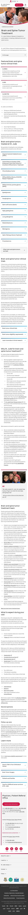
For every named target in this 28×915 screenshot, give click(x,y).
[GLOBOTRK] (14, 97)
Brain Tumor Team (13, 819)
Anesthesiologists (8, 578)
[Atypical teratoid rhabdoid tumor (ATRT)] (14, 155)
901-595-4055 (22, 808)
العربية (4, 908)
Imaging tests (7, 655)
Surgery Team (12, 836)
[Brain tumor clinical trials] (14, 328)
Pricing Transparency (20, 898)
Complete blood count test (10, 657)
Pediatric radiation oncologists (11, 546)
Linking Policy (6, 895)
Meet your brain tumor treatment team (10, 608)
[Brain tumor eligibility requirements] (14, 334)
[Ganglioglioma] (14, 198)
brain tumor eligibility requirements (13, 756)
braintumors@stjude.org (14, 827)
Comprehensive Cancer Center (17, 446)
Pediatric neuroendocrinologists (11, 569)
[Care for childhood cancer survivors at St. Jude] (14, 785)
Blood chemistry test (9, 659)
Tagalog (20, 905)
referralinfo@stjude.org (15, 810)
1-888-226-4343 (9, 808)
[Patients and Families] (14, 778)
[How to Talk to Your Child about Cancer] (14, 765)
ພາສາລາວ (18, 911)
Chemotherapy (7, 686)
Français (8, 908)
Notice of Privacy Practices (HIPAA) (17, 895)
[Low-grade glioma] (14, 217)
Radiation (6, 688)
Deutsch (13, 908)
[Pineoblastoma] (14, 241)
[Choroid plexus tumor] (14, 171)
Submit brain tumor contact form (10, 832)
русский (24, 905)
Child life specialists (8, 590)
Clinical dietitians (8, 596)
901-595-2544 (11, 823)
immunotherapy (8, 694)
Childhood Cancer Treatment (7, 26)
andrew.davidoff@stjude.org (15, 842)
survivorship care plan (11, 731)
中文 (7, 905)
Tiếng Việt (11, 905)
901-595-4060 (10, 840)
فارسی (21, 908)
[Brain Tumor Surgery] (14, 772)
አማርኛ (14, 911)
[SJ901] (14, 85)
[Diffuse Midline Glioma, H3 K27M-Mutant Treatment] (14, 178)
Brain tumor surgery (9, 690)
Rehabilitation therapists (10, 585)
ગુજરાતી (9, 911)
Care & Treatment (5, 5)
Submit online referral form (11, 804)
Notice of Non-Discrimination (9, 898)
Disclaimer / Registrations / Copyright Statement (14, 893)
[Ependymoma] (14, 192)
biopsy (6, 637)
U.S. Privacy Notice (14, 890)
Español (3, 905)
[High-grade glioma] (14, 211)
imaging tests (18, 555)
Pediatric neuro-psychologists (11, 564)
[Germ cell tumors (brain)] (14, 204)
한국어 (16, 905)
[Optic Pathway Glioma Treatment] (14, 235)
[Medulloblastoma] (14, 223)
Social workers (7, 581)
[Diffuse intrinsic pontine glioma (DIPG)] (14, 186)
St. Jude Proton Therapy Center (13, 402)
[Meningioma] (14, 229)
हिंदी (24, 908)
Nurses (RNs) (7, 542)
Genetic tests (7, 661)
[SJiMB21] (14, 72)
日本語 (17, 908)
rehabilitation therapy (6, 726)
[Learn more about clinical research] (14, 340)
